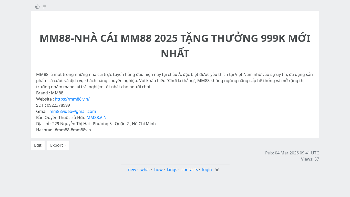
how (158, 169)
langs (172, 169)
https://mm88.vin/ (72, 99)
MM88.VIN (97, 117)
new (132, 169)
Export (56, 145)
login (207, 169)
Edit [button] (38, 145)
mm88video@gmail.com (72, 111)
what (145, 169)
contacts (189, 169)
